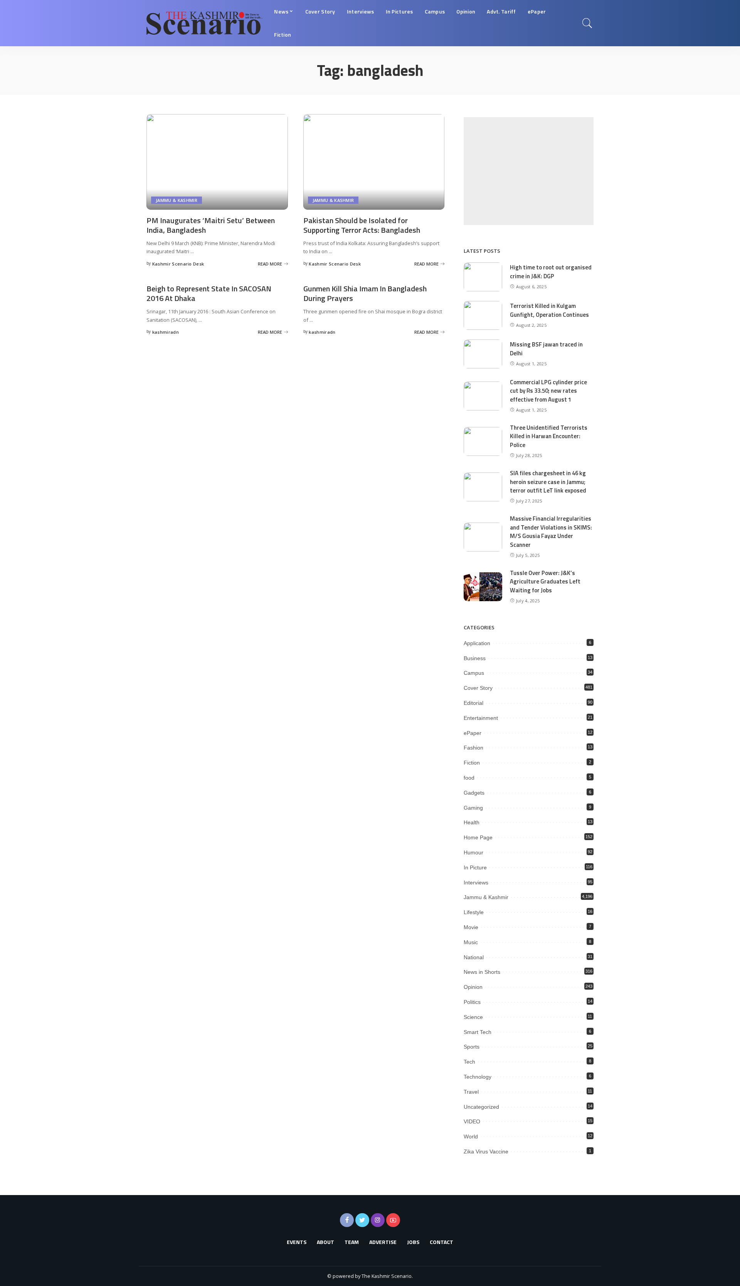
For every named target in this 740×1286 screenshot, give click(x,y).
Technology (477, 1077)
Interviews (476, 882)
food (469, 778)
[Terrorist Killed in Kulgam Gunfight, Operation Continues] (483, 315)
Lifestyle (474, 912)
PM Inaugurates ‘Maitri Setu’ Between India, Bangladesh (210, 225)
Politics (472, 1002)
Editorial (473, 703)
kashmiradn (165, 332)
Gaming (473, 808)
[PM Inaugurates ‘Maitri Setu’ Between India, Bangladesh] (217, 162)
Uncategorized (481, 1107)
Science (473, 1017)
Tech (469, 1062)
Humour (473, 852)
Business (475, 658)
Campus (474, 673)
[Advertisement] (529, 171)
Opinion (473, 987)
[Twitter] (362, 1220)
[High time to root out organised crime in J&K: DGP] (483, 276)
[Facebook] (347, 1220)
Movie (471, 927)
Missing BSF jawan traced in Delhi (546, 349)
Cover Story (478, 688)
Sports (471, 1047)
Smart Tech (477, 1032)
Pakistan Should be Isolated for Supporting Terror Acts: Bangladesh (361, 225)
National (474, 957)
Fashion (473, 748)
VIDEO (472, 1121)
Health (471, 822)
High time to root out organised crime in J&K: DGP (551, 272)
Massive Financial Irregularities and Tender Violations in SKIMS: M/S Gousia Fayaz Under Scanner (551, 531)
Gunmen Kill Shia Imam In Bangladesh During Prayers (365, 293)
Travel (471, 1092)
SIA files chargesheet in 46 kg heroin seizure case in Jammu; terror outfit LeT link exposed (548, 482)
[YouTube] (393, 1220)
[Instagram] (378, 1220)
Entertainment (481, 718)
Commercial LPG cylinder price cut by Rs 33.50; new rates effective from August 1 (548, 391)
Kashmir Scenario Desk (178, 264)
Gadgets (474, 793)
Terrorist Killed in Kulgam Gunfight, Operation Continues (549, 310)
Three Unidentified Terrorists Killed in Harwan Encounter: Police (548, 436)
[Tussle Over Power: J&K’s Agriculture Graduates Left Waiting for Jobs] (483, 586)
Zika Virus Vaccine (486, 1151)
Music (471, 942)
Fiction (472, 763)
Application (477, 643)
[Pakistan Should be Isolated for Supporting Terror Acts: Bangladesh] (374, 162)
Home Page (478, 837)
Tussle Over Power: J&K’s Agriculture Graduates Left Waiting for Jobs (545, 581)
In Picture (475, 867)
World (471, 1136)
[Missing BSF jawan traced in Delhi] (483, 354)
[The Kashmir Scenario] (204, 23)
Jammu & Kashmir (176, 200)
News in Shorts (482, 972)
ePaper (472, 733)
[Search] (587, 23)
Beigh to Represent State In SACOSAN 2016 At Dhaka (208, 293)
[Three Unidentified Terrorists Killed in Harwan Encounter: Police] (483, 441)
